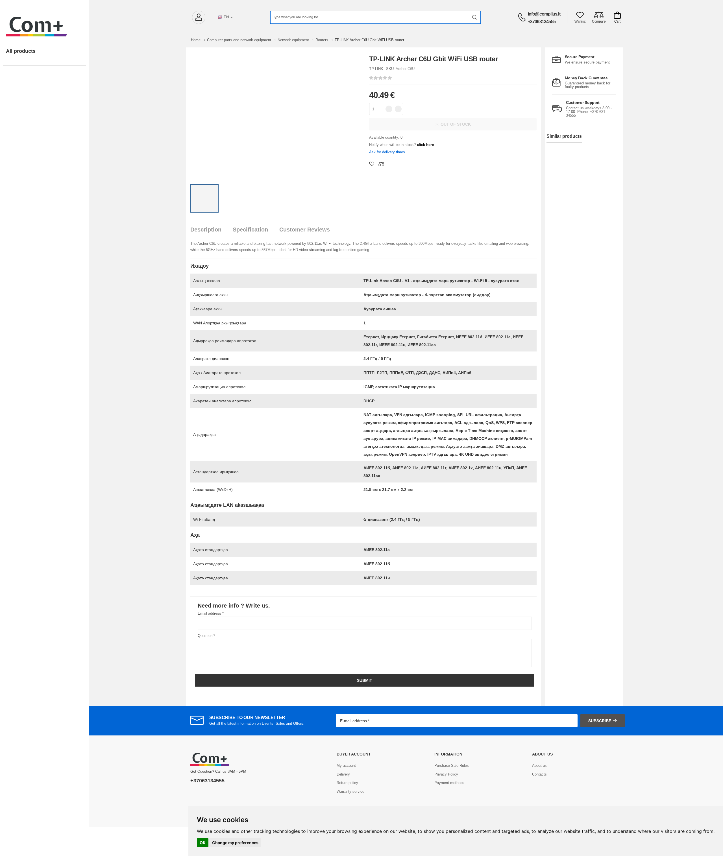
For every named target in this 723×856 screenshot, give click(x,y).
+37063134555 (542, 21)
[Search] (474, 17)
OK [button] (203, 842)
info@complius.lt (544, 14)
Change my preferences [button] (235, 842)
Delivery (343, 774)
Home (196, 40)
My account (346, 765)
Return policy (347, 783)
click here (425, 145)
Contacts (539, 774)
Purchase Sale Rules (451, 765)
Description (205, 229)
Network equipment (294, 40)
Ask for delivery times (387, 152)
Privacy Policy (446, 774)
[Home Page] (44, 21)
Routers (322, 40)
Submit (364, 680)
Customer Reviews (304, 229)
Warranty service (350, 791)
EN (226, 17)
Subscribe (599, 721)
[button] (198, 17)
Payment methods (449, 783)
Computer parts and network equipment (239, 40)
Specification (250, 229)
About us (539, 765)
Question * (206, 636)
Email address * (211, 613)
